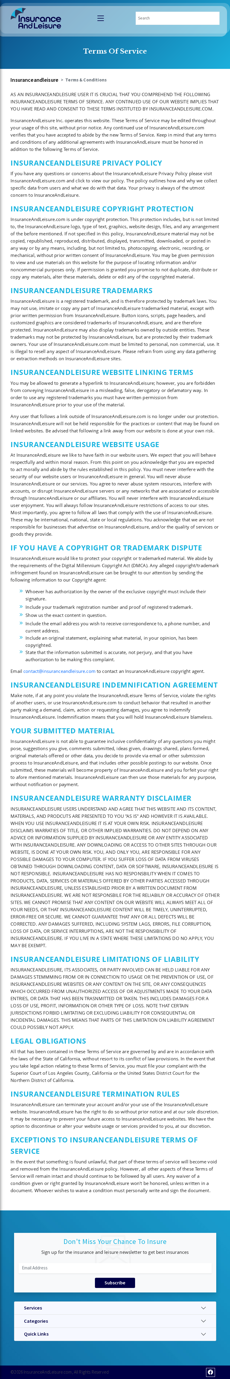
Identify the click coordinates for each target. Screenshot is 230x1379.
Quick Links (36, 1334)
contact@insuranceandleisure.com (59, 671)
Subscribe (115, 1283)
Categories (36, 1321)
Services (33, 1308)
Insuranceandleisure (34, 79)
